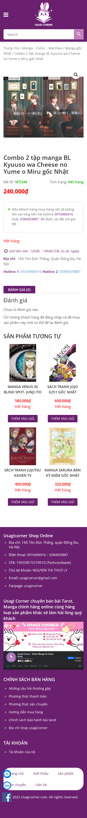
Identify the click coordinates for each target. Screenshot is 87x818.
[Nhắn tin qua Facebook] (7, 774)
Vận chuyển (17, 785)
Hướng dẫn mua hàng (26, 712)
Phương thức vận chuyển (28, 704)
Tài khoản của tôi (22, 752)
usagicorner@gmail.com (38, 578)
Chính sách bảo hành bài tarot (32, 720)
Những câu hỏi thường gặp (30, 688)
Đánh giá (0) (19, 289)
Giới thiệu (40, 773)
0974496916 (64, 214)
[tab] (19, 289)
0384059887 (29, 219)
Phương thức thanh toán (28, 696)
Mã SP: (8, 182)
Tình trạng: (58, 182)
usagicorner (33, 586)
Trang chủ (11, 48)
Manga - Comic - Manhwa (42, 48)
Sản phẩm (66, 773)
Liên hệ (41, 785)
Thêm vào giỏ (22, 418)
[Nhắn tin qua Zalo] (7, 785)
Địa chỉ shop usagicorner (28, 728)
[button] (76, 75)
